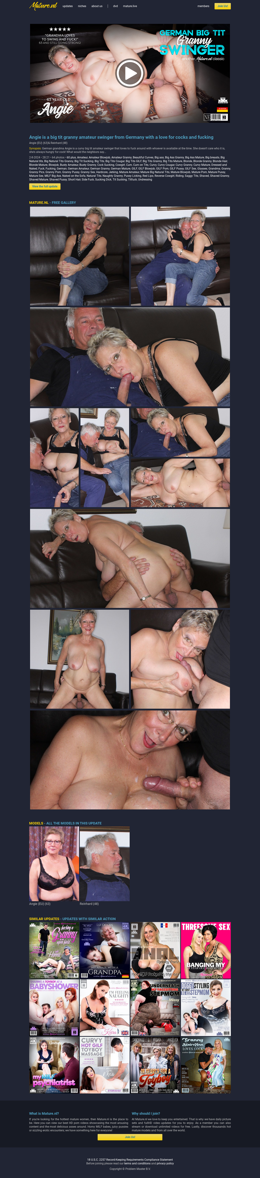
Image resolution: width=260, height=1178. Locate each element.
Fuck (41, 168)
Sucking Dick (103, 179)
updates (68, 6)
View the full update (44, 186)
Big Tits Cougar (115, 161)
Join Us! (223, 6)
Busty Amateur (69, 165)
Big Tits (99, 161)
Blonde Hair (220, 161)
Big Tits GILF (133, 161)
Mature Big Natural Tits (154, 172)
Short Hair (74, 179)
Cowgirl (120, 165)
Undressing (145, 179)
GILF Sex (190, 168)
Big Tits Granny (152, 161)
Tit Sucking (120, 179)
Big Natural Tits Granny (58, 161)
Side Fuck (88, 179)
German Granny (100, 168)
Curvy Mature (201, 165)
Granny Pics (36, 172)
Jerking (113, 172)
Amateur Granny (121, 157)
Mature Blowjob (180, 172)
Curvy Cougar (166, 165)
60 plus (71, 157)
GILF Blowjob (146, 168)
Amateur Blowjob (99, 157)
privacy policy (165, 1163)
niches (82, 6)
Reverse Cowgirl (164, 175)
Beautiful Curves (143, 157)
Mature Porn (199, 172)
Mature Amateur (129, 172)
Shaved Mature (38, 179)
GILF (134, 168)
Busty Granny (87, 165)
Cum (129, 165)
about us (96, 6)
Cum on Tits (140, 165)
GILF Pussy (177, 168)
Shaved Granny (219, 175)
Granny (225, 168)
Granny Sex (88, 172)
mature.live (130, 6)
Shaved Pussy (58, 179)
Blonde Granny (202, 161)
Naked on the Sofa (73, 175)
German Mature (120, 168)
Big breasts (212, 157)
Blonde (187, 161)
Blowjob (54, 165)
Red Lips (148, 175)
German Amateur (78, 168)
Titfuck (132, 179)
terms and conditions (137, 1163)
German (62, 168)
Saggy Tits (191, 175)
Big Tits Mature (172, 161)
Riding (180, 175)
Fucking (51, 168)
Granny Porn (53, 172)
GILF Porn (162, 168)
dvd (115, 6)
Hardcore (102, 172)
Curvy (153, 165)
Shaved (204, 175)
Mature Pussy (216, 172)
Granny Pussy (70, 172)
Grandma (214, 168)
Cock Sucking (105, 165)
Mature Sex (36, 175)
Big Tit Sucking (83, 161)
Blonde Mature (38, 165)
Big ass (159, 157)
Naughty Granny (113, 175)
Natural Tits (94, 175)
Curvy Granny (184, 165)
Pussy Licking (132, 175)
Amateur (82, 157)
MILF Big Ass (53, 175)
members (203, 6)
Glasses (202, 168)
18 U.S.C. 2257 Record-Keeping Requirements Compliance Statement (130, 1159)
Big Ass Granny (174, 157)
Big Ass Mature (194, 157)
